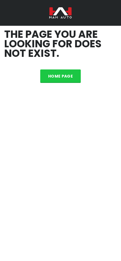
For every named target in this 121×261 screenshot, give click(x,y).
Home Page (60, 76)
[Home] (60, 12)
